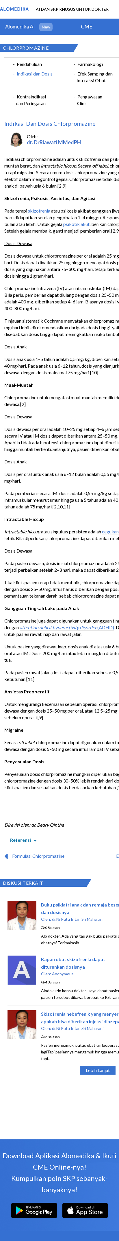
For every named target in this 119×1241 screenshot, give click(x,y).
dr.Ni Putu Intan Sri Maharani (77, 919)
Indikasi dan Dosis (35, 73)
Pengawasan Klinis (89, 100)
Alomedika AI (20, 26)
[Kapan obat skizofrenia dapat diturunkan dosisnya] (22, 982)
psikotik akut (76, 224)
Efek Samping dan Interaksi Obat (95, 77)
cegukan (110, 531)
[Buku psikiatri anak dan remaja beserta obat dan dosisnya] (22, 928)
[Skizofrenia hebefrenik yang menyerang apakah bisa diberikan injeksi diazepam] (22, 1037)
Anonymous (63, 973)
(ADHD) (105, 627)
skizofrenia (39, 210)
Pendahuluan (29, 64)
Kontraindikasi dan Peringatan (31, 100)
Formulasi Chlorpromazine (38, 856)
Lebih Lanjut (98, 1070)
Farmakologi (90, 64)
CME (86, 26)
